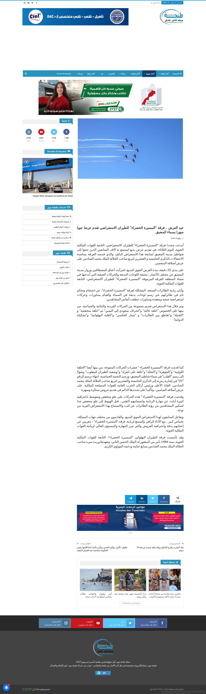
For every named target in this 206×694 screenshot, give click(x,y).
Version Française (64, 74)
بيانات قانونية (64, 267)
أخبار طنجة (164, 74)
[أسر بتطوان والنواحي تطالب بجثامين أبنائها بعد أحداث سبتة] (96, 580)
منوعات (80, 74)
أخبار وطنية (135, 74)
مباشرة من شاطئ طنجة (60, 238)
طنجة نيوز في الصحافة (61, 273)
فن (102, 74)
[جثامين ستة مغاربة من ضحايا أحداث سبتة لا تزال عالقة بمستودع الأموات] (165, 580)
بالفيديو (112, 74)
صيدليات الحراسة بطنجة (60, 222)
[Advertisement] (103, 49)
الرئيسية (176, 74)
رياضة (123, 74)
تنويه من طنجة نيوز (62, 278)
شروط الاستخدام (63, 262)
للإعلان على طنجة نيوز (61, 283)
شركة (37, 689)
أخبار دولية (91, 74)
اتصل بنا (154, 3)
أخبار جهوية (150, 74)
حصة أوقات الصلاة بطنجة (60, 216)
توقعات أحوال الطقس (61, 227)
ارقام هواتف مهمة (63, 232)
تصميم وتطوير (45, 689)
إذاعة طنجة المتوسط (61, 243)
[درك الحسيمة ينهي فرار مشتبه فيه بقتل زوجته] (130, 580)
